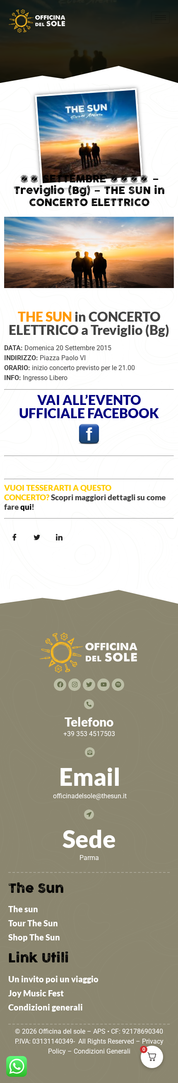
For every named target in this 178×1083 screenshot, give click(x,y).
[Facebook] (60, 684)
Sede (89, 838)
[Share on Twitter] (37, 537)
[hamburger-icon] (160, 18)
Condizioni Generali (102, 1051)
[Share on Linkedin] (59, 537)
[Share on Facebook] (14, 537)
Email (89, 776)
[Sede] (89, 814)
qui (25, 506)
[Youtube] (103, 684)
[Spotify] (118, 684)
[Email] (90, 752)
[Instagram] (74, 684)
